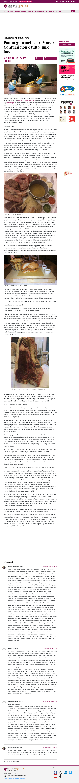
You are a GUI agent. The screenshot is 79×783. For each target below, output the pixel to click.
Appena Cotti (8, 11)
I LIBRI (10, 1)
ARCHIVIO (15, 1)
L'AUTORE (6, 1)
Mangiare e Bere (20, 11)
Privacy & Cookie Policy (9, 778)
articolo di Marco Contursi (26, 100)
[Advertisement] (39, 24)
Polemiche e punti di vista (16, 37)
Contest (59, 11)
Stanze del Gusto (41, 11)
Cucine (51, 11)
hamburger (10, 103)
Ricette (30, 11)
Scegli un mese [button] (66, 44)
